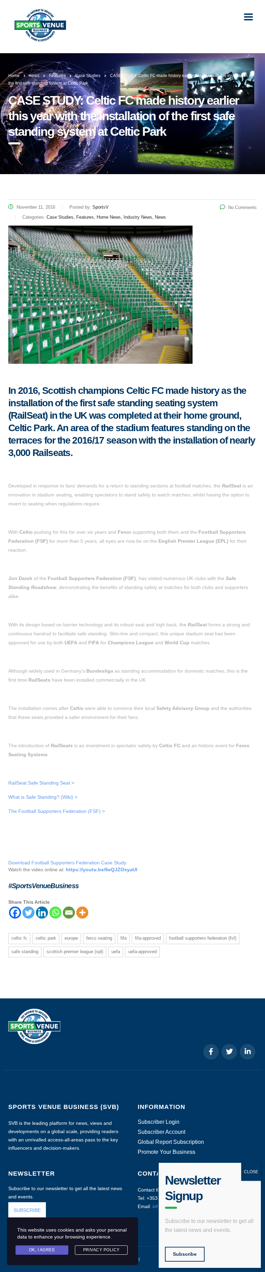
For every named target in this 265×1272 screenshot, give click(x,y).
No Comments (242, 207)
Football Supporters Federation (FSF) (202, 938)
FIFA (123, 938)
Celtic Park (46, 938)
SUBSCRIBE (27, 1210)
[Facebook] (15, 912)
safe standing (24, 951)
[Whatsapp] (55, 912)
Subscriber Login (158, 1122)
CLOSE (251, 1171)
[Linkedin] (42, 912)
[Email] (69, 912)
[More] (82, 912)
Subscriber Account (161, 1132)
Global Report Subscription (171, 1142)
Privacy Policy (101, 1249)
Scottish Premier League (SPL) (75, 951)
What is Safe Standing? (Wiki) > (42, 797)
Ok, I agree (42, 1249)
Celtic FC (19, 938)
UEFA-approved (142, 951)
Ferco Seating (99, 938)
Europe (71, 938)
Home (14, 75)
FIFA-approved (148, 938)
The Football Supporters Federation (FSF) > (56, 811)
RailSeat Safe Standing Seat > (41, 783)
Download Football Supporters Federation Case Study (67, 862)
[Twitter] (28, 912)
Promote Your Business (166, 1152)
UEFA (115, 951)
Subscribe (185, 1254)
